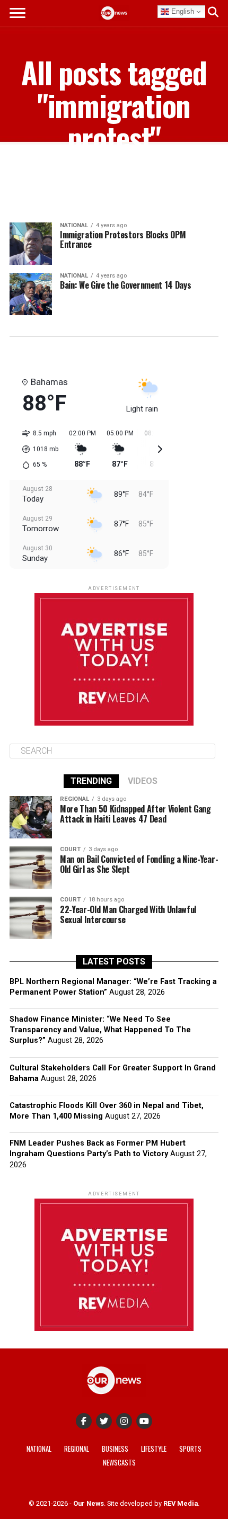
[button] (37, 449)
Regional (76, 1449)
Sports (190, 1449)
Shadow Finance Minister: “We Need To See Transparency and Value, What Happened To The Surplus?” (100, 1030)
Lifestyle (153, 1449)
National (39, 1449)
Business (115, 1449)
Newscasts (119, 1463)
